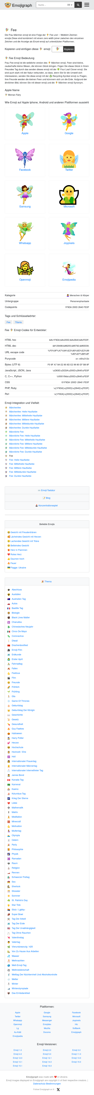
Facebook (25, 169)
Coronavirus (15, 635)
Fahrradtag (14, 663)
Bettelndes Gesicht (18, 545)
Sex (11, 881)
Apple (25, 133)
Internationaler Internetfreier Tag (25, 770)
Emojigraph (22, 5)
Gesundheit (15, 724)
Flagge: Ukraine (16, 567)
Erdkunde (14, 654)
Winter (12, 983)
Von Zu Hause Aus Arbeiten (23, 951)
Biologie (13, 612)
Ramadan (14, 858)
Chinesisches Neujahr (20, 626)
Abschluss (14, 589)
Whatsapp (25, 243)
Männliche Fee (14, 431)
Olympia (13, 835)
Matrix (12, 812)
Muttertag (14, 830)
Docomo (47, 1032)
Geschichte (15, 714)
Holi (11, 756)
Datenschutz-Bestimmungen (47, 1083)
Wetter (12, 979)
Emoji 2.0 (47, 1050)
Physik (12, 853)
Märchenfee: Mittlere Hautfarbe (22, 419)
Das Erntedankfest (18, 992)
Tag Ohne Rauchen (19, 932)
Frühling (13, 691)
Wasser (13, 955)
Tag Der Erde (16, 923)
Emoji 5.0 (47, 1054)
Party (12, 844)
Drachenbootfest (17, 645)
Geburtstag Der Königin (21, 710)
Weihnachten (15, 960)
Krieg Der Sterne (17, 798)
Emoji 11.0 (76, 1054)
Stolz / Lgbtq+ (16, 909)
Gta (11, 696)
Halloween (14, 733)
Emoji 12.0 (17, 1057)
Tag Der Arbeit (16, 918)
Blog (47, 497)
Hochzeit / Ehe (16, 751)
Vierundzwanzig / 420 (20, 946)
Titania (18, 322)
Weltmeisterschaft (18, 969)
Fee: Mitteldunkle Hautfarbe (20, 471)
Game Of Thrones (18, 700)
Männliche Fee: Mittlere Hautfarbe (23, 443)
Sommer (13, 895)
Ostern (12, 839)
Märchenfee (13, 407)
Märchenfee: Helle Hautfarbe (21, 411)
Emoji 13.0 (76, 1057)
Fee (8, 322)
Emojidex (47, 1024)
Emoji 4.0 (18, 1054)
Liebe (12, 802)
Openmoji (25, 279)
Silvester (13, 890)
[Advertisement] (47, 17)
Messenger (47, 1020)
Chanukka (14, 621)
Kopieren (69, 48)
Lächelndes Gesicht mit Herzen (24, 536)
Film (11, 677)
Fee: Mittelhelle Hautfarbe (19, 463)
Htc (76, 1024)
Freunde (13, 682)
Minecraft (14, 821)
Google (69, 133)
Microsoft (69, 206)
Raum (12, 863)
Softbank (76, 1028)
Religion (13, 867)
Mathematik (15, 807)
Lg (18, 1028)
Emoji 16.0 (47, 1065)
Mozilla (47, 1028)
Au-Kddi (17, 1032)
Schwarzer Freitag (18, 876)
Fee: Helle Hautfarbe (17, 459)
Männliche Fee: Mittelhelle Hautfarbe (25, 439)
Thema (47, 581)
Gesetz (13, 719)
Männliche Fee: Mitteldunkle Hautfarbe (26, 447)
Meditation (14, 816)
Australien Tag (16, 598)
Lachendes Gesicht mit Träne (23, 541)
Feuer (11, 563)
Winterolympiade (17, 988)
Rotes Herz (14, 554)
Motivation (14, 826)
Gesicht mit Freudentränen (21, 532)
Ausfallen (14, 594)
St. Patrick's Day (17, 900)
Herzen (13, 742)
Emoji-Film (14, 649)
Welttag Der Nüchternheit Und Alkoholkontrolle (32, 974)
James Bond (15, 774)
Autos (12, 603)
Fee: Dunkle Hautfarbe (18, 475)
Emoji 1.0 (18, 1050)
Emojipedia (69, 279)
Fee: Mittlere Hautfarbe (18, 467)
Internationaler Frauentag (21, 761)
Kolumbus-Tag (16, 793)
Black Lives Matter (18, 617)
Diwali (12, 640)
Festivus (13, 672)
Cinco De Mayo (17, 631)
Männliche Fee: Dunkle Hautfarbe (23, 451)
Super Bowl (15, 914)
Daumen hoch (15, 558)
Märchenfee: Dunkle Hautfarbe (22, 427)
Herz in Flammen (17, 549)
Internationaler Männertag (22, 765)
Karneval (13, 784)
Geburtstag (15, 705)
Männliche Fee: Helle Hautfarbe (22, 435)
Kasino (12, 788)
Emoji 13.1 (17, 1061)
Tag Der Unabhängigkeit (21, 928)
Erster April (15, 659)
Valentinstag (15, 937)
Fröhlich (13, 686)
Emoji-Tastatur (47, 490)
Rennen (13, 872)
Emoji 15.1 (17, 1065)
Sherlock (13, 886)
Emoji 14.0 (47, 1061)
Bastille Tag (15, 608)
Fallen (12, 668)
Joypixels (69, 243)
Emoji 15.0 (76, 1061)
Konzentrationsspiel (47, 505)
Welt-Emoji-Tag (16, 965)
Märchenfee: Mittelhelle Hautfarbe (23, 415)
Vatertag (13, 941)
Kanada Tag (15, 779)
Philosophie (15, 849)
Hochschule (15, 747)
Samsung (25, 206)
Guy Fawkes (15, 728)
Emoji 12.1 (47, 1057)
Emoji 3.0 (76, 1050)
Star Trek (14, 904)
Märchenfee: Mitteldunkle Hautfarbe (24, 423)
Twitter (69, 169)
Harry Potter (15, 737)
